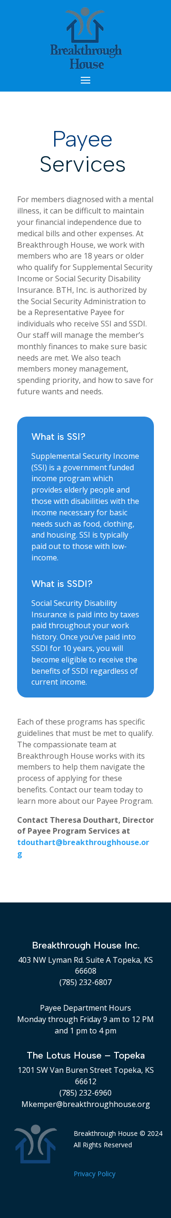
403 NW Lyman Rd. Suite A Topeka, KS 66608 (85, 965)
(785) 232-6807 (85, 982)
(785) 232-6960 (85, 1093)
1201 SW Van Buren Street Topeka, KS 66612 (86, 1076)
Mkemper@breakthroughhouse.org (85, 1104)
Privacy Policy (94, 1173)
